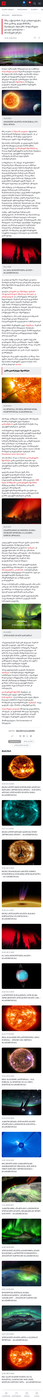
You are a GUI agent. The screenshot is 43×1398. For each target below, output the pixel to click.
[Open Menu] (39, 3)
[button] (9, 9)
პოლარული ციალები (11, 709)
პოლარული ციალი (10, 72)
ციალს (18, 364)
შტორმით (20, 82)
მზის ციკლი (28, 741)
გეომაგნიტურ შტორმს (11, 692)
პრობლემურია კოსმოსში (12, 570)
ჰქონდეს (5, 673)
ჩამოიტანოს (7, 697)
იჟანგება (31, 548)
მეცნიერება (17, 15)
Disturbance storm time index (13, 454)
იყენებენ (32, 703)
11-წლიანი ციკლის (19, 131)
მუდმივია (30, 325)
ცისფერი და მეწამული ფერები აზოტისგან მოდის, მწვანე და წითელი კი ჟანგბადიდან (19, 294)
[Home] (4, 3)
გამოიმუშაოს (7, 424)
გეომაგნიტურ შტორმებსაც (26, 148)
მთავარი (5, 15)
